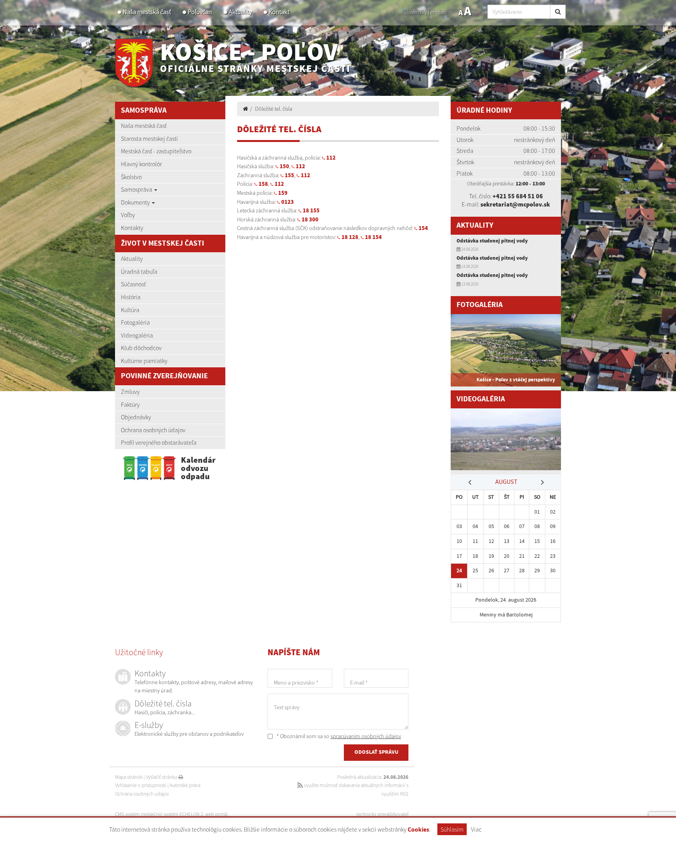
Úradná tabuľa (139, 271)
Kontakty (132, 228)
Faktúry (130, 404)
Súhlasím (452, 829)
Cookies (418, 830)
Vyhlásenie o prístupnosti (140, 785)
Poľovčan (200, 12)
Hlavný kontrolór (141, 164)
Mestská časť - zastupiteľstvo (156, 151)
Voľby (128, 215)
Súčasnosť (133, 284)
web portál (216, 814)
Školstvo (131, 177)
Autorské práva (185, 785)
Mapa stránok (128, 777)
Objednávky (136, 417)
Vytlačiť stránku (162, 777)
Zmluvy (130, 391)
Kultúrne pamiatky (144, 361)
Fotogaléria (135, 322)
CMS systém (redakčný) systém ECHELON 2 (159, 814)
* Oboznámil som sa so (338, 736)
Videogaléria (137, 335)
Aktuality (240, 12)
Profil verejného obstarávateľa (158, 442)
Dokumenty (136, 202)
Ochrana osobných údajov (153, 430)
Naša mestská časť (147, 12)
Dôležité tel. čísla (273, 108)
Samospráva (137, 189)
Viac (476, 829)
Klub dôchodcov (141, 348)
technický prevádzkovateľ (382, 814)
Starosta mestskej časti (149, 138)
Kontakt (279, 12)
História (130, 297)
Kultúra (130, 310)
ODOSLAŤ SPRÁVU (376, 752)
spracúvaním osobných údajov (366, 736)
